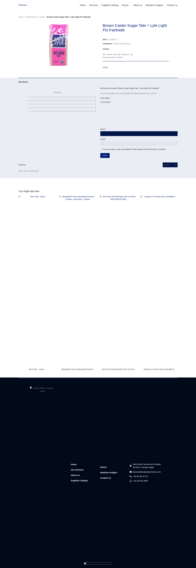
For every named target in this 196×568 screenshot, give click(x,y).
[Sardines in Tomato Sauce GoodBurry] (159, 281)
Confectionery (31, 17)
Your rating (105, 98)
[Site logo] (23, 5)
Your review (105, 102)
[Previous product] (170, 17)
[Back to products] (173, 17)
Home (21, 17)
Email (103, 139)
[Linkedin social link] (115, 67)
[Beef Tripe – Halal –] (37, 281)
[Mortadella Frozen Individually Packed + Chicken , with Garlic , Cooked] (77, 281)
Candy (42, 17)
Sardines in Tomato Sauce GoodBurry (159, 369)
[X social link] (112, 67)
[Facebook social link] (109, 67)
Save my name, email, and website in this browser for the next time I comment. (134, 149)
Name (103, 129)
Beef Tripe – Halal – (37, 369)
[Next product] (176, 17)
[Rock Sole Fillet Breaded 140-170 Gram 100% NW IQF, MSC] (118, 281)
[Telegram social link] (117, 67)
